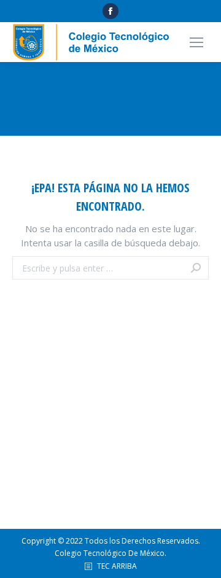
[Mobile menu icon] (196, 42)
